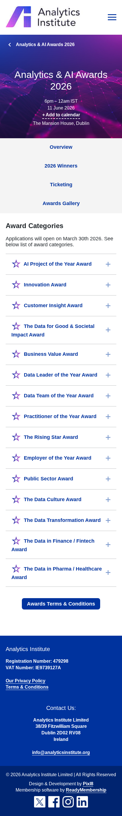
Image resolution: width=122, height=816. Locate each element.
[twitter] (39, 801)
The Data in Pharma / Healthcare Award (56, 573)
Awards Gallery (61, 203)
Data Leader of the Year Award (59, 375)
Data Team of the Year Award (58, 395)
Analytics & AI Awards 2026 (45, 44)
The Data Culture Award (51, 499)
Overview (61, 147)
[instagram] (68, 801)
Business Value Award (50, 354)
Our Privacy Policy (25, 680)
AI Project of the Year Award (57, 264)
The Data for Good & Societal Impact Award (52, 330)
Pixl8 (88, 783)
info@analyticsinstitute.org (61, 752)
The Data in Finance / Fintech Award (52, 545)
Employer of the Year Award (56, 458)
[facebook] (54, 801)
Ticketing (61, 184)
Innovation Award (44, 285)
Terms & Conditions (27, 687)
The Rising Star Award (50, 437)
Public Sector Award (47, 479)
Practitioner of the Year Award (59, 416)
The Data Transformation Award (61, 520)
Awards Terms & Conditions (61, 604)
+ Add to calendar (61, 114)
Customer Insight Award (52, 305)
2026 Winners (61, 166)
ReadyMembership (86, 790)
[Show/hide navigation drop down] (112, 17)
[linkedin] (82, 801)
